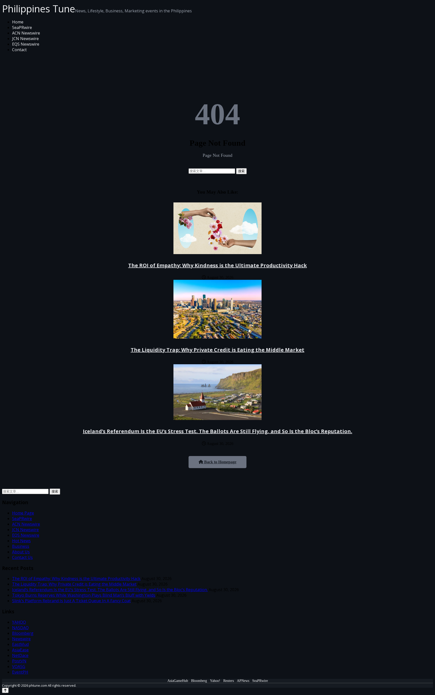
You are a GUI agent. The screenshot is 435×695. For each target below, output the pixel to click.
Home (17, 22)
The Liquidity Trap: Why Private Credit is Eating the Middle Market (217, 349)
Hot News (21, 540)
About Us (21, 552)
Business (20, 546)
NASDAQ (20, 627)
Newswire (21, 639)
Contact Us (22, 557)
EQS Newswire (25, 44)
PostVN (19, 661)
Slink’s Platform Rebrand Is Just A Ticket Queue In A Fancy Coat (71, 600)
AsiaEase (20, 650)
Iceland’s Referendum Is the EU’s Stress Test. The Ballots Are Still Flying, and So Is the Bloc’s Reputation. (217, 431)
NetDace (20, 655)
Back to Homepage (219, 462)
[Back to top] (5, 690)
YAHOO (19, 622)
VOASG (18, 666)
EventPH (20, 672)
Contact (19, 49)
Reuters (228, 681)
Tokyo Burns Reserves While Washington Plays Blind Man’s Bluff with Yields (83, 595)
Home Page (23, 513)
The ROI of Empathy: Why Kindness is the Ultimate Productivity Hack (217, 265)
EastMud (20, 644)
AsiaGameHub (177, 681)
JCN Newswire (25, 38)
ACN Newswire (26, 33)
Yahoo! (215, 681)
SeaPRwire (22, 27)
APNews (243, 681)
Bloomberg (22, 633)
